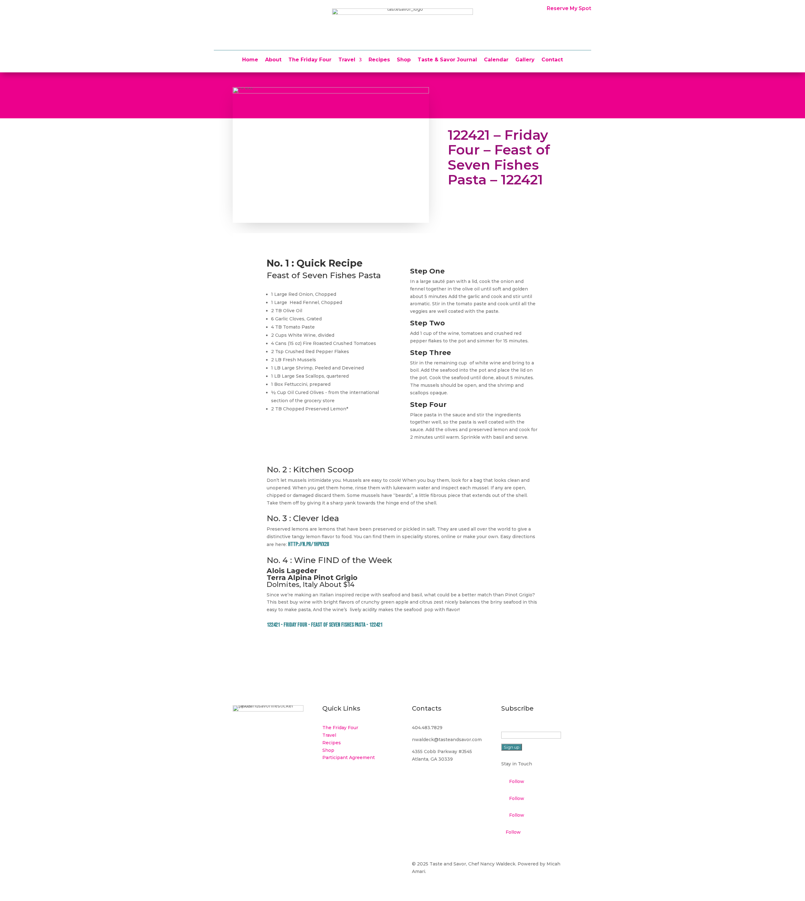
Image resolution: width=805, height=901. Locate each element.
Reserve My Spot (569, 8)
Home (250, 60)
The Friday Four (309, 60)
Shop (404, 60)
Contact (552, 60)
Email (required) (520, 727)
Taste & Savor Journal (447, 60)
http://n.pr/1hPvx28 (308, 544)
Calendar (496, 60)
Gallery (525, 60)
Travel (346, 60)
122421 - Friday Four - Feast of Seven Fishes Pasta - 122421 (324, 625)
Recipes (379, 60)
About (273, 60)
